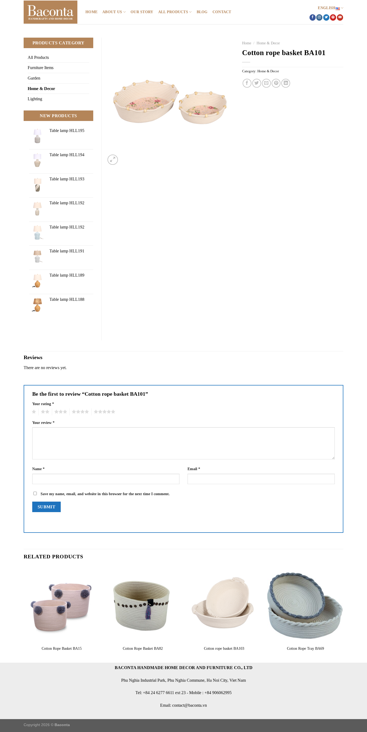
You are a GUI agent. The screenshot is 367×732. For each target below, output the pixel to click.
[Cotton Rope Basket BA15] (62, 604)
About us (112, 12)
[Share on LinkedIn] (285, 83)
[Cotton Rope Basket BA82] (143, 604)
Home (91, 12)
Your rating (43, 404)
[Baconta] (50, 12)
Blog (202, 12)
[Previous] (24, 614)
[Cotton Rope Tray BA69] (305, 604)
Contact (222, 12)
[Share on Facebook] (247, 83)
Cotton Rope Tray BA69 (305, 648)
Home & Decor (268, 43)
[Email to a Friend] (266, 83)
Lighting (35, 99)
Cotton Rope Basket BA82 (143, 648)
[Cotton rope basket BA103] (224, 604)
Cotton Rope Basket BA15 (62, 648)
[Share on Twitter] (256, 83)
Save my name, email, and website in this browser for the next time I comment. (105, 494)
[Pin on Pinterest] (276, 83)
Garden (34, 78)
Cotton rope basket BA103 (224, 648)
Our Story (142, 12)
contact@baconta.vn (189, 705)
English (326, 8)
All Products (173, 12)
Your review (43, 422)
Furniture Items (40, 67)
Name (38, 469)
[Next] (343, 614)
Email (194, 469)
